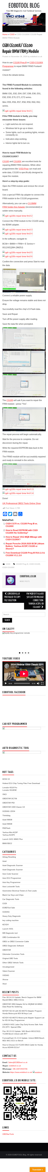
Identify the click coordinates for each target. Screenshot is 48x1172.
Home (5, 34)
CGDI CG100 (34, 564)
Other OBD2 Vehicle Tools (12, 963)
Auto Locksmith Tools (11, 886)
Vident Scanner (8, 971)
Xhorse (5, 979)
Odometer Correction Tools (13, 954)
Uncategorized (8, 967)
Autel (4, 861)
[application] (24, 674)
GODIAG (6, 912)
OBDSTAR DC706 (9, 799)
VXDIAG (5, 975)
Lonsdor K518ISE (9, 790)
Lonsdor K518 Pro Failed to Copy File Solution (12, 597)
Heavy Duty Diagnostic (11, 916)
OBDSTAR (6, 950)
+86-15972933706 (19, 1069)
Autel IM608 (7, 820)
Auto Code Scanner (10, 874)
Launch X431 (7, 929)
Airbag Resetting (9, 857)
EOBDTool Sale (8, 908)
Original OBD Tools (10, 958)
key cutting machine (10, 920)
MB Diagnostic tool (10, 933)
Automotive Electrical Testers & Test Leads (19, 891)
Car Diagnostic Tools (10, 899)
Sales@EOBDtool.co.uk (17, 1062)
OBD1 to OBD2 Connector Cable (15, 941)
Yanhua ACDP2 (8, 835)
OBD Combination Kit (11, 937)
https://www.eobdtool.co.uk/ (21, 1072)
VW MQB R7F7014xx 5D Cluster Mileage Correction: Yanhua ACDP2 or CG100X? (35, 600)
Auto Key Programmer (11, 882)
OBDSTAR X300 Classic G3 (13, 807)
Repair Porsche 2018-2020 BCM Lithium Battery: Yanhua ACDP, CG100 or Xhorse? (25, 546)
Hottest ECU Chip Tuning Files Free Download (21, 783)
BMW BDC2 (7, 843)
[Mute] (38, 683)
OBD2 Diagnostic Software (13, 946)
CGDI (12, 34)
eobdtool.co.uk (36, 56)
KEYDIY (5, 925)
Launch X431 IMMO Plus (12, 839)
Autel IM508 (7, 824)
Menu (24, 29)
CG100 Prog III (22, 564)
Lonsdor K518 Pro (9, 787)
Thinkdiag (6, 815)
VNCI (4, 794)
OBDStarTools (8, 1134)
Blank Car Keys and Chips (13, 895)
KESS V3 (6, 779)
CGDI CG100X (8, 567)
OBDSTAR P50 (8, 803)
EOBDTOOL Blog (24, 6)
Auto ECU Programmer (11, 878)
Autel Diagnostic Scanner (12, 865)
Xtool (4, 984)
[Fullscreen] (42, 683)
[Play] (5, 683)
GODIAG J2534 (8, 811)
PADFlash (6, 828)
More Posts (25, 581)
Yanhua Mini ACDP (10, 832)
